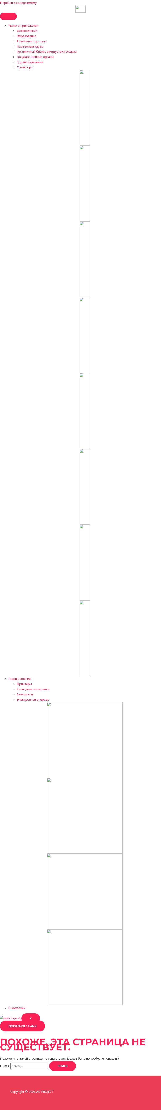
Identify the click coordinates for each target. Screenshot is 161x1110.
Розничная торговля (32, 41)
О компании (16, 1008)
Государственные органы (35, 57)
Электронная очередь (33, 699)
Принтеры (24, 684)
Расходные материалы (33, 689)
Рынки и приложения (23, 25)
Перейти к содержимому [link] (18, 2)
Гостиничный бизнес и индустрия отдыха (47, 51)
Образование (26, 36)
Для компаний (27, 31)
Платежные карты (30, 46)
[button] (22, 1026)
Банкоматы (25, 694)
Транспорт (25, 67)
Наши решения (19, 679)
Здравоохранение (30, 62)
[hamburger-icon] (8, 16)
